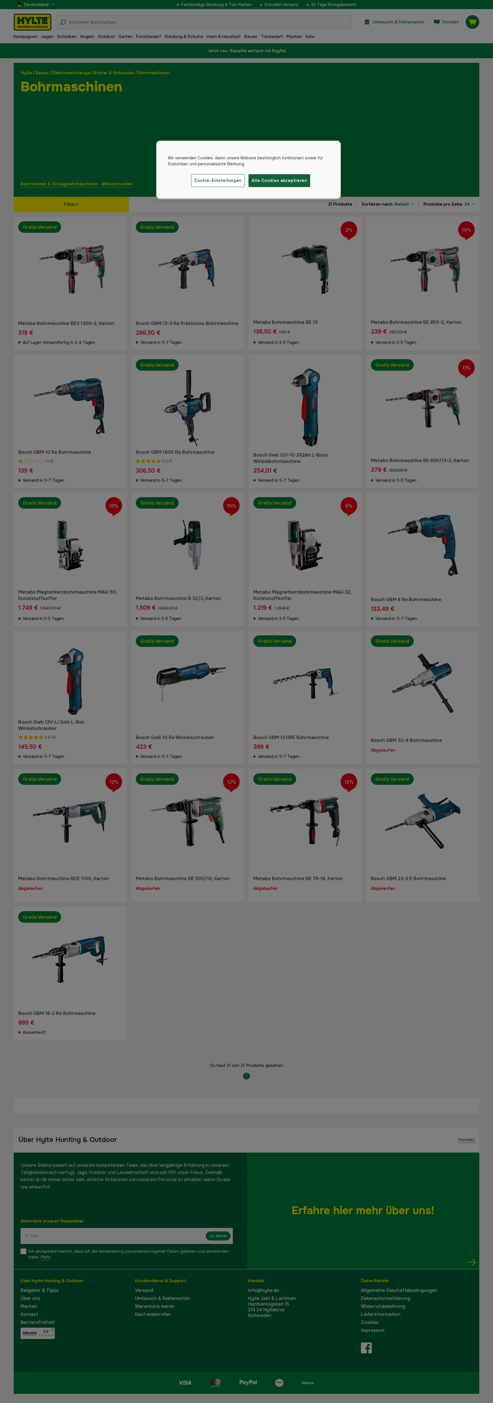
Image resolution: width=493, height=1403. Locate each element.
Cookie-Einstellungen (217, 180)
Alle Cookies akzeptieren (279, 180)
